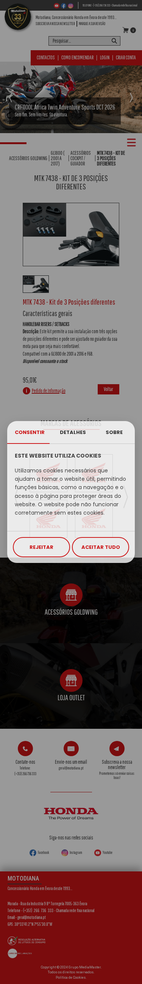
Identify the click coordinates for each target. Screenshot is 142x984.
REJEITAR (41, 547)
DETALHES (73, 432)
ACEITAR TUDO (100, 547)
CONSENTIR (30, 432)
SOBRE (114, 432)
